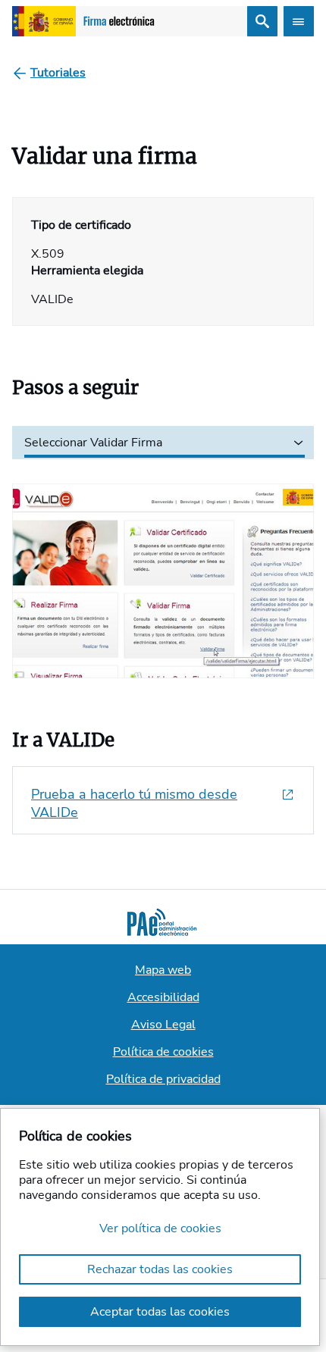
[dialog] (160, 1227)
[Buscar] (262, 21)
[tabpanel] (163, 568)
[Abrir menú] (299, 21)
